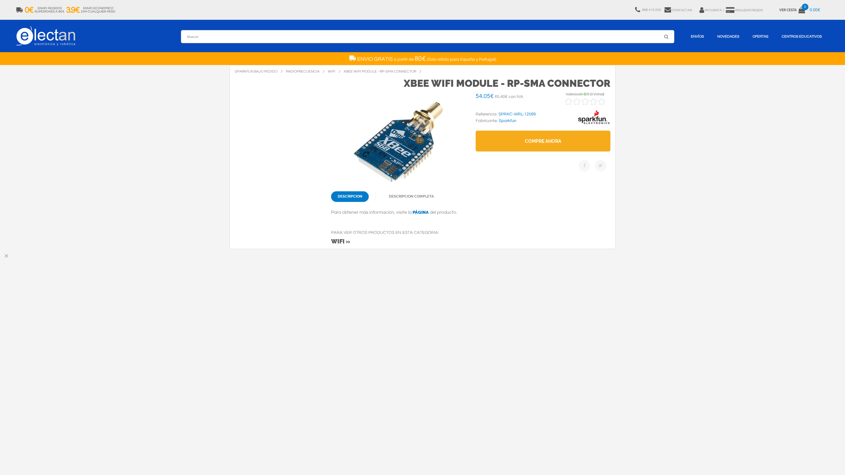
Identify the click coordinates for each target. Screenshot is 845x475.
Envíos (697, 36)
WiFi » (340, 241)
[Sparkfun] (593, 124)
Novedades (728, 36)
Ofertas (760, 36)
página (421, 212)
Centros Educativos (802, 36)
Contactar (682, 10)
